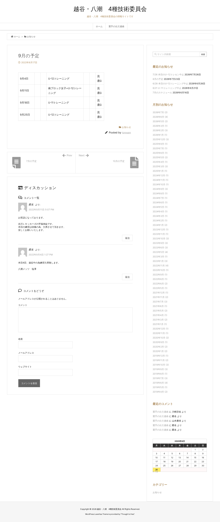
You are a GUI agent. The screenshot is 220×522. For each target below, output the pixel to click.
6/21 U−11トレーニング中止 (167, 88)
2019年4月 (160, 391)
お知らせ (31, 36)
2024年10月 (161, 184)
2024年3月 (160, 216)
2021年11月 (160, 297)
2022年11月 (160, 265)
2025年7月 (160, 148)
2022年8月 (160, 279)
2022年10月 (160, 270)
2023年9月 (160, 243)
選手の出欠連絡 (160, 411)
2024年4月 (160, 211)
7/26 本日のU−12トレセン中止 (168, 74)
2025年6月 (160, 152)
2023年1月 (160, 261)
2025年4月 (160, 161)
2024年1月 (160, 225)
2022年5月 (160, 288)
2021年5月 (160, 310)
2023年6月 (160, 247)
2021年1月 (160, 324)
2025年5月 (160, 157)
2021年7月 (160, 301)
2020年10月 (161, 337)
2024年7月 (160, 198)
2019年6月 (160, 382)
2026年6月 (160, 116)
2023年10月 (161, 238)
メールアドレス (26, 352)
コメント (22, 305)
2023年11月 (160, 234)
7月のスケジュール (162, 92)
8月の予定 (158, 79)
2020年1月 (160, 351)
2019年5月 (160, 387)
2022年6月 (160, 283)
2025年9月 (160, 143)
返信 (127, 238)
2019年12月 (160, 355)
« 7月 (155, 471)
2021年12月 (160, 292)
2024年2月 (160, 220)
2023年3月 (160, 256)
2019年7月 (160, 378)
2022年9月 (160, 274)
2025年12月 (161, 139)
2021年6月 (160, 306)
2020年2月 (160, 346)
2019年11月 (160, 360)
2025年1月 (160, 170)
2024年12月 (160, 175)
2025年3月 (160, 166)
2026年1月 (160, 134)
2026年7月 (160, 112)
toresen (126, 132)
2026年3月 (160, 125)
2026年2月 (160, 130)
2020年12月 (160, 328)
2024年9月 (160, 189)
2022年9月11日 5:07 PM (41, 209)
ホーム (17, 36)
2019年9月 (160, 369)
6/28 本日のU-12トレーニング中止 (170, 83)
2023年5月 (160, 252)
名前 (20, 339)
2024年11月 (160, 180)
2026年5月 (160, 121)
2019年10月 (161, 364)
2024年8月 (160, 193)
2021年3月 (160, 319)
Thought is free (127, 514)
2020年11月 (160, 333)
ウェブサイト (25, 366)
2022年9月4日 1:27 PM (41, 254)
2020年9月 (160, 342)
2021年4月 (160, 315)
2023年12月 (160, 229)
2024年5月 (160, 207)
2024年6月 (160, 202)
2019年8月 (160, 373)
